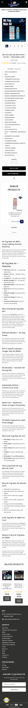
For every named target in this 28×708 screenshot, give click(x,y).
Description (14, 227)
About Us (4, 649)
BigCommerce (16, 707)
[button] (3, 209)
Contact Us (5, 655)
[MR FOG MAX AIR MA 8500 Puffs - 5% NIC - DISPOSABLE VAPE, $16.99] (7, 575)
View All (4, 669)
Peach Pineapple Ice (11, 129)
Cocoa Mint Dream (10, 108)
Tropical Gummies (10, 148)
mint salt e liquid (11, 554)
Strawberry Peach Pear (12, 81)
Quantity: (14, 159)
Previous (3, 45)
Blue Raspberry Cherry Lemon (14, 98)
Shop (3, 651)
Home (4, 647)
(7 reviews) (13, 63)
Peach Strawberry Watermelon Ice (15, 132)
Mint (6, 74)
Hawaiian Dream (9, 117)
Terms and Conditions (8, 645)
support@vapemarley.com (11, 619)
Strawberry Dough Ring (12, 79)
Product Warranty (7, 636)
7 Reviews (14, 232)
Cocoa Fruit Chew (10, 105)
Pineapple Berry (10, 76)
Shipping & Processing (8, 642)
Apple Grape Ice (9, 84)
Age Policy (5, 628)
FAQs (3, 632)
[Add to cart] (21, 221)
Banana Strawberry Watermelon (15, 96)
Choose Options (7, 598)
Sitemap (4, 657)
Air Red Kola (8, 138)
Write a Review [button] (21, 63)
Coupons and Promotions (9, 630)
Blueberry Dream (10, 103)
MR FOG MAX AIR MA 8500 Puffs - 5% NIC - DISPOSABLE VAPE (7, 586)
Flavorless (8, 112)
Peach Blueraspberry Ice (12, 124)
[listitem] (15, 209)
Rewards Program (7, 640)
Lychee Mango (9, 120)
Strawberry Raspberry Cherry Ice (15, 143)
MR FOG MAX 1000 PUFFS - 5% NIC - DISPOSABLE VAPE (18, 585)
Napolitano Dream (10, 122)
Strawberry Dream (10, 141)
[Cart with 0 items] (26, 2)
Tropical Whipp (9, 150)
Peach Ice (7, 127)
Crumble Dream (9, 110)
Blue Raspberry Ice (10, 100)
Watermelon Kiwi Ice (11, 153)
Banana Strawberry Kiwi (12, 93)
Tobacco (7, 145)
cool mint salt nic (20, 554)
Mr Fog (4, 665)
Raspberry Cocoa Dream (12, 136)
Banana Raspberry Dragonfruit (14, 91)
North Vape (5, 667)
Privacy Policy (6, 634)
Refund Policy (6, 638)
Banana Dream (9, 86)
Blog (3, 653)
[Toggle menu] (2, 2)
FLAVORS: (14, 69)
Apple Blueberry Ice (11, 72)
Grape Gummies (9, 115)
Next (24, 45)
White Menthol (9, 155)
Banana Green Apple (11, 88)
